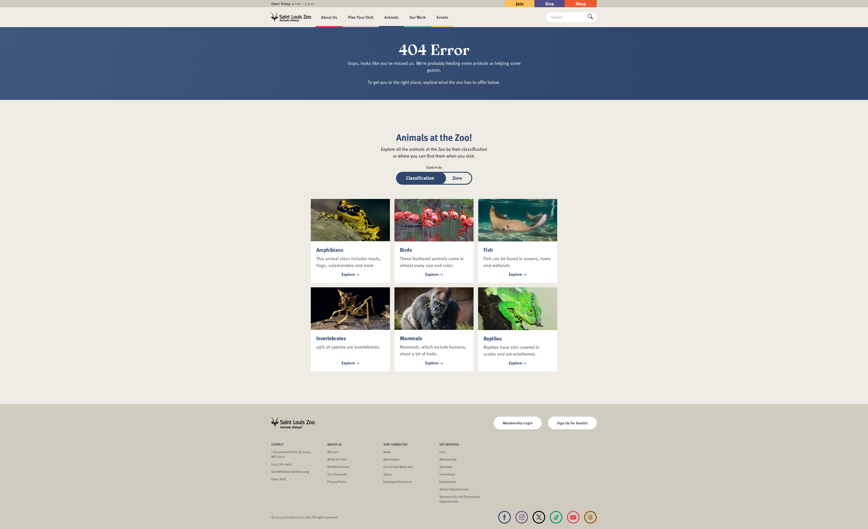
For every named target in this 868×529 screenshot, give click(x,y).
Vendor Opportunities (454, 489)
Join (520, 3)
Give (549, 3)
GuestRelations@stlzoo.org (290, 471)
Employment (447, 481)
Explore (348, 274)
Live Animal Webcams (398, 466)
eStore (387, 474)
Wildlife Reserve (338, 466)
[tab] (420, 178)
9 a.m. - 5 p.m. (293, 3)
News (387, 451)
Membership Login (518, 422)
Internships (447, 474)
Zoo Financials (337, 474)
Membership (448, 459)
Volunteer (446, 466)
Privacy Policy (336, 481)
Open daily (278, 479)
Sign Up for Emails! (572, 422)
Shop (581, 3)
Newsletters (391, 459)
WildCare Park (337, 459)
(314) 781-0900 (281, 464)
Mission (332, 451)
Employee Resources (397, 481)
